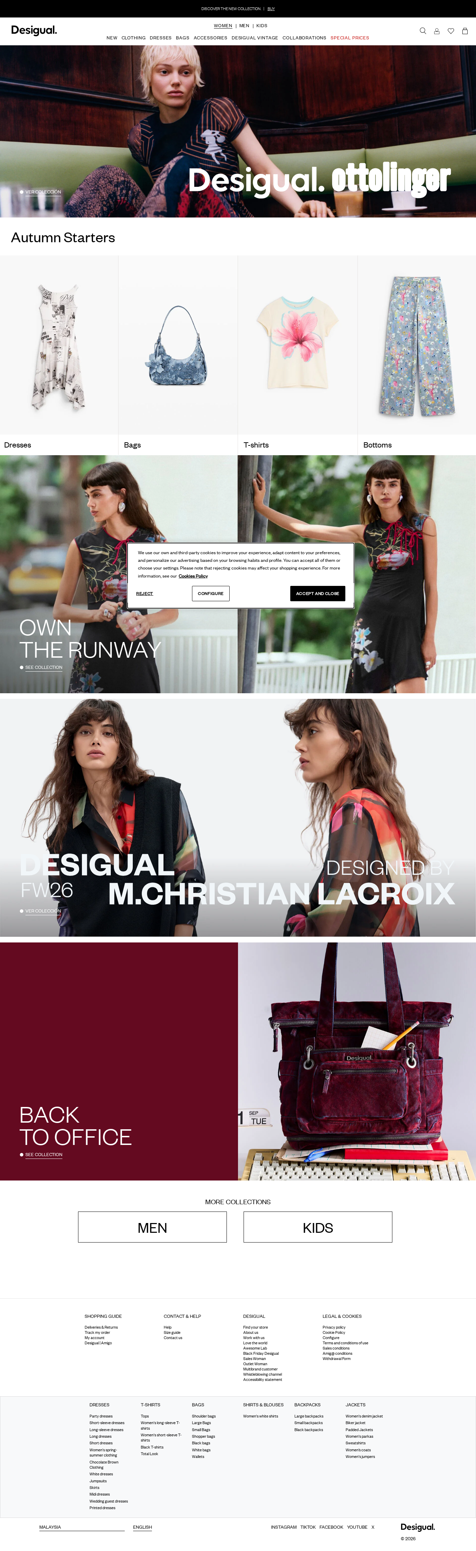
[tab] (119, 1319)
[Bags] (178, 345)
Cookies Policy (193, 576)
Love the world (255, 1343)
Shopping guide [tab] (103, 1316)
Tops (145, 1416)
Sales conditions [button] (336, 1348)
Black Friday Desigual (261, 1353)
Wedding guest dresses (109, 1501)
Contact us (173, 1337)
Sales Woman (254, 1358)
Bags (198, 1404)
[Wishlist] (451, 31)
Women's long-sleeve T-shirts (160, 1425)
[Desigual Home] (33, 35)
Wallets (198, 1456)
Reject (144, 593)
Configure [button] (331, 1337)
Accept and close (317, 593)
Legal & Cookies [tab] (342, 1316)
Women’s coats (358, 1450)
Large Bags (201, 1423)
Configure (211, 593)
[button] (223, 25)
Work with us (253, 1337)
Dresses (99, 1404)
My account (95, 1337)
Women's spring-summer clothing (103, 1452)
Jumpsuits (98, 1481)
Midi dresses (100, 1494)
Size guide (172, 1332)
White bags (201, 1450)
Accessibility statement (262, 1379)
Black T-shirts (152, 1447)
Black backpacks (308, 1429)
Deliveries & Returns (101, 1327)
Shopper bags (203, 1436)
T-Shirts (150, 1404)
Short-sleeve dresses (107, 1423)
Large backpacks (308, 1416)
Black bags (201, 1443)
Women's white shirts (260, 1416)
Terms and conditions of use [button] (345, 1343)
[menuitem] (223, 31)
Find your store (255, 1327)
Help (167, 1327)
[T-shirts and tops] (298, 345)
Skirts (94, 1487)
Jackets (356, 1404)
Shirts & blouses (263, 1404)
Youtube (357, 1526)
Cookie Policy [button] (334, 1332)
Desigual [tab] (254, 1316)
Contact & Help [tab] (182, 1316)
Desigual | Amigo (98, 1343)
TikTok (308, 1526)
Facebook (331, 1526)
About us (250, 1332)
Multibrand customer (260, 1369)
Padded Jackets (359, 1429)
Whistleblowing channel (262, 1374)
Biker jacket (356, 1423)
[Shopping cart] (466, 31)
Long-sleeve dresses (106, 1429)
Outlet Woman (255, 1364)
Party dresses (101, 1416)
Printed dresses (102, 1508)
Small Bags (201, 1429)
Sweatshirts (356, 1443)
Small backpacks (308, 1423)
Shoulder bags (204, 1416)
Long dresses (101, 1436)
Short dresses (101, 1443)
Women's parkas (359, 1436)
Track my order (97, 1332)
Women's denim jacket (364, 1416)
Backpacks (307, 1404)
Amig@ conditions (337, 1353)
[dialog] (241, 576)
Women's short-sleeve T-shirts (161, 1437)
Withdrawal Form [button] (337, 1358)
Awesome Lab (255, 1348)
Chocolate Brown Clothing (104, 1464)
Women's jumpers (360, 1456)
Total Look (149, 1454)
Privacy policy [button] (334, 1327)
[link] (423, 31)
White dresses (101, 1474)
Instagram (284, 1526)
